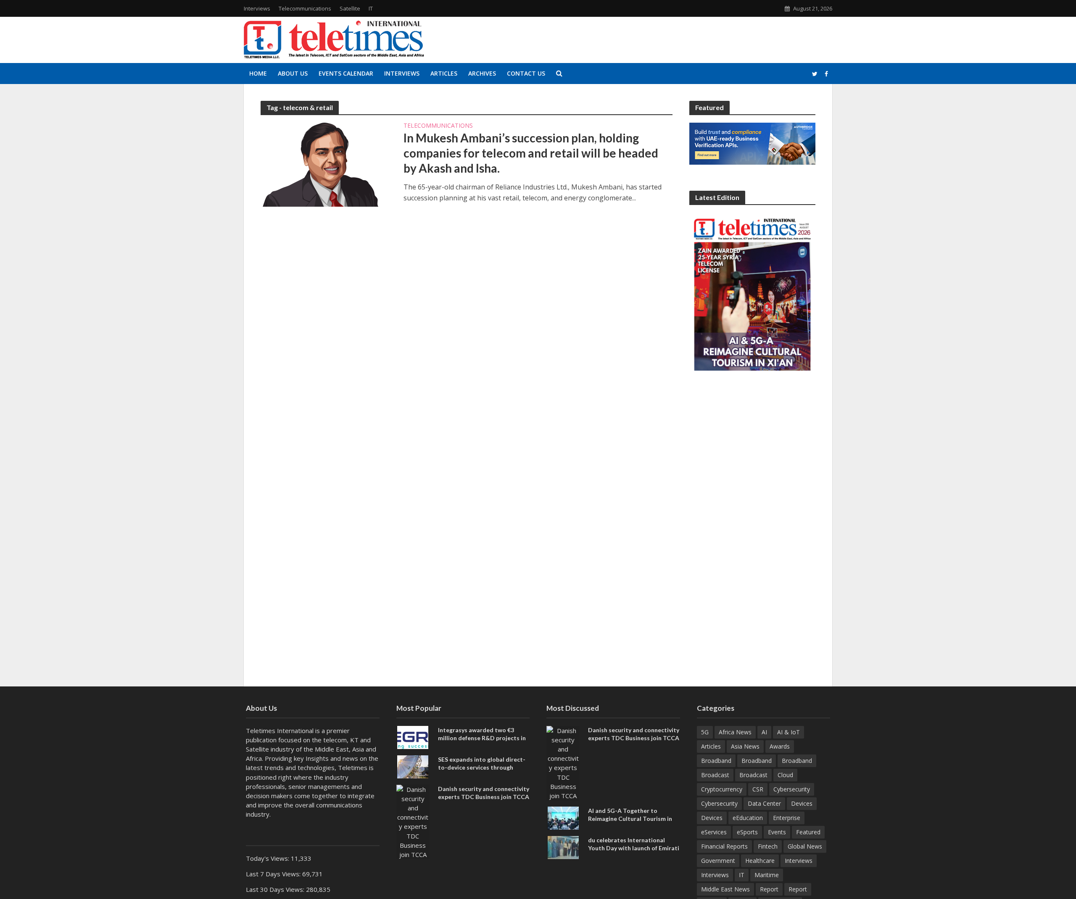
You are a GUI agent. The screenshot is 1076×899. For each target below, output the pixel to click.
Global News (805, 846)
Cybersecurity (791, 789)
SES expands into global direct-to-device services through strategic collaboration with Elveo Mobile (481, 771)
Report (769, 889)
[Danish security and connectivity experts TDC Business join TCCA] (413, 821)
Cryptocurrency (721, 789)
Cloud (785, 775)
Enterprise (786, 818)
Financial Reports (724, 846)
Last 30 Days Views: (276, 889)
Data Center (764, 803)
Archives (482, 73)
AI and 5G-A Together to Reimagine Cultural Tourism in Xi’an (630, 818)
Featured (808, 832)
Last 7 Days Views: (274, 874)
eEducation (748, 818)
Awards (780, 746)
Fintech (768, 846)
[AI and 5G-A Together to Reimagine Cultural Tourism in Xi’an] (563, 817)
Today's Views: (268, 858)
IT (371, 8)
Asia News (745, 746)
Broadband (716, 761)
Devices (801, 803)
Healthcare (760, 861)
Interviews (257, 8)
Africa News (735, 732)
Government (718, 861)
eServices (714, 832)
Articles (443, 73)
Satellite (350, 8)
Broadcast (715, 775)
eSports (747, 832)
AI (764, 732)
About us (293, 73)
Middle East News (725, 889)
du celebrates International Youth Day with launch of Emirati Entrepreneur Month (633, 848)
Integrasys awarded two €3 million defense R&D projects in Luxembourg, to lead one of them (484, 737)
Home (258, 73)
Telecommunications (305, 8)
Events (777, 832)
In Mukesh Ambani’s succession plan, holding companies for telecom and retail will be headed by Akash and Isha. (531, 153)
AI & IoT (788, 732)
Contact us (526, 73)
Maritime (766, 875)
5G (705, 732)
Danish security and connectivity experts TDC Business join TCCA (483, 792)
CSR (757, 789)
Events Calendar (346, 73)
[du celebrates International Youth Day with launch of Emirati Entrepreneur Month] (563, 846)
